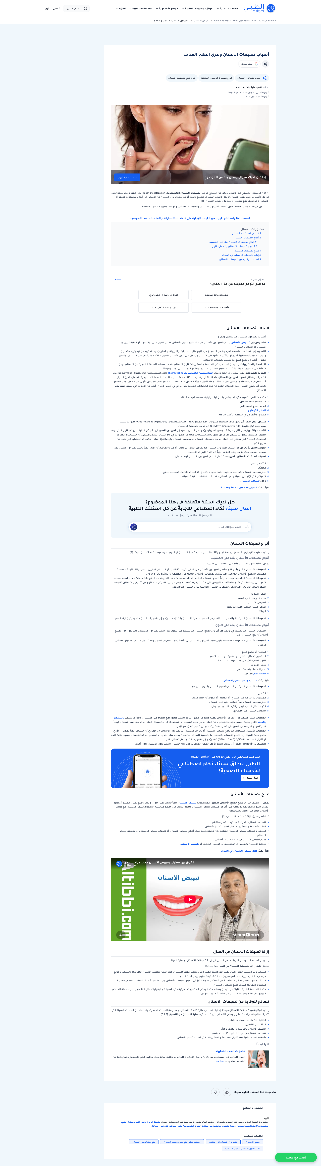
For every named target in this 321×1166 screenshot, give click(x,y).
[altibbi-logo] (259, 8)
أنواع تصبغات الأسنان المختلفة (216, 77)
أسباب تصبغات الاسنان (245, 233)
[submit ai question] (133, 526)
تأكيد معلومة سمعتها (216, 307)
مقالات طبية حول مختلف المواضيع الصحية (235, 20)
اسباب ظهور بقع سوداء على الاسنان (182, 1141)
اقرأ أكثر (220, 1061)
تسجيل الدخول (52, 8)
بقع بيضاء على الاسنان (143, 1141)
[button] (227, 8)
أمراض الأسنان (201, 20)
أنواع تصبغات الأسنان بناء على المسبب (231, 242)
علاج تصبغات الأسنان (246, 250)
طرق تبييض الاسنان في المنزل (239, 851)
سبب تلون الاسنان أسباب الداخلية (242, 1148)
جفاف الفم (259, 674)
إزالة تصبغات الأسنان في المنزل (240, 255)
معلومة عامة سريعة (216, 295)
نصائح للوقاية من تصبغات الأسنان (239, 259)
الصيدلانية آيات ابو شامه (249, 87)
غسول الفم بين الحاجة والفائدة (239, 488)
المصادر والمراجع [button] (253, 1108)
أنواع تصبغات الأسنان (246, 237)
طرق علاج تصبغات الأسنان (181, 77)
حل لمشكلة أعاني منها (163, 307)
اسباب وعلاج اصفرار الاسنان (240, 680)
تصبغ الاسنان (253, 1141)
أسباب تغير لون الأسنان (249, 77)
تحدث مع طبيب (127, 177)
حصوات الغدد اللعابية (230, 1051)
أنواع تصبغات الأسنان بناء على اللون (232, 246)
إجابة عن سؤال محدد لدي (163, 295)
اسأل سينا (252, 778)
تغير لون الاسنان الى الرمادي (223, 1141)
